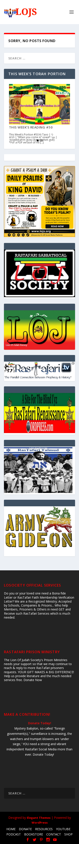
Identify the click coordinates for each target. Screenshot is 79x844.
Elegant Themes (38, 818)
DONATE (25, 829)
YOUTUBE (63, 829)
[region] (39, 330)
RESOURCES (44, 829)
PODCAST (13, 834)
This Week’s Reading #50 (31, 127)
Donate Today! (39, 723)
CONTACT (53, 834)
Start (38, 140)
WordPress (40, 822)
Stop (41, 140)
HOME (11, 829)
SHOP (68, 834)
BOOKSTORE (33, 834)
